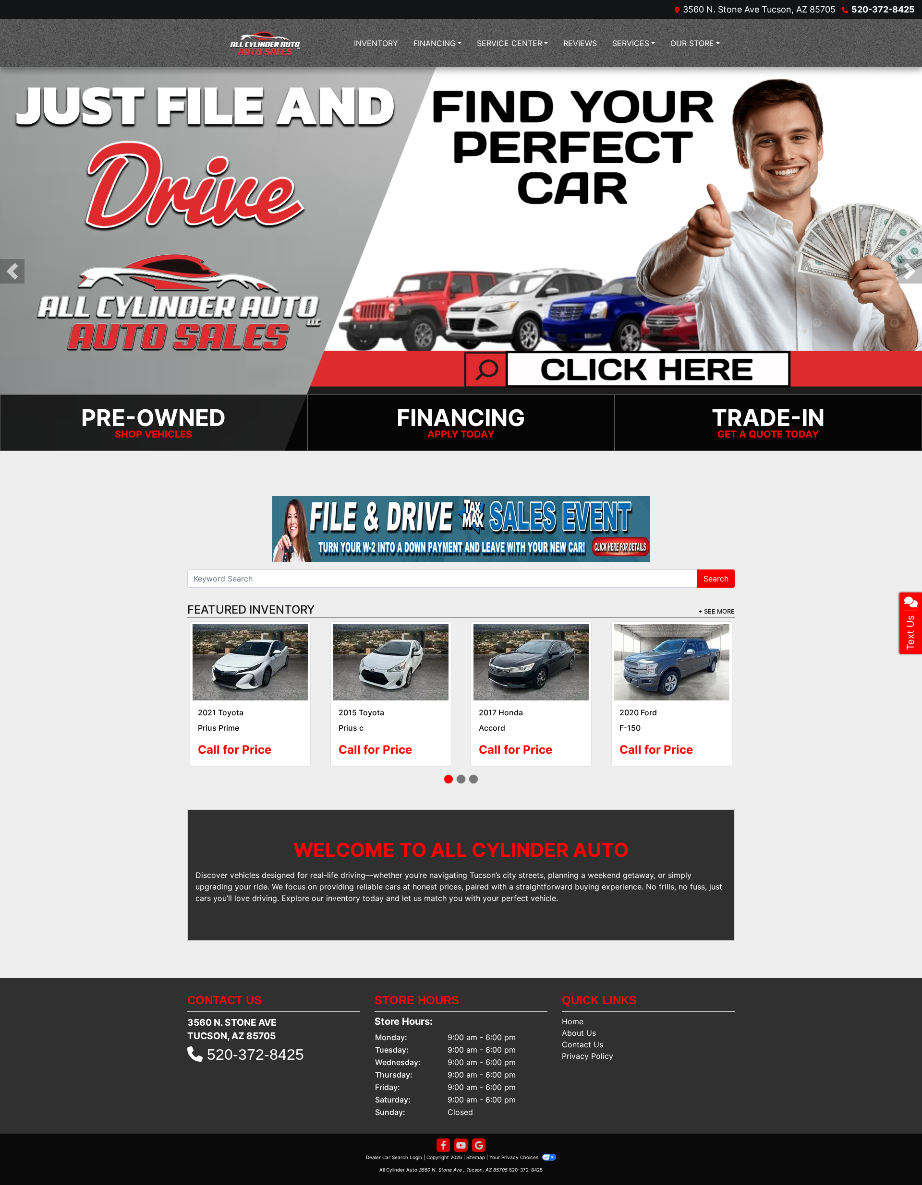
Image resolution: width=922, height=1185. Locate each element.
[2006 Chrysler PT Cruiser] (390, 655)
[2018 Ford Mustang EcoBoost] (250, 655)
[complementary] (893, 1156)
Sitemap (475, 1144)
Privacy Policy (587, 1042)
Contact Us (582, 1031)
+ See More (716, 611)
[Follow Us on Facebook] (443, 1132)
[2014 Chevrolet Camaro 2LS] (671, 655)
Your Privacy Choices (514, 1144)
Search (716, 578)
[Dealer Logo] (266, 43)
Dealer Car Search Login (394, 1144)
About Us (579, 1019)
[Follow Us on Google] (478, 1132)
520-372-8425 (883, 9)
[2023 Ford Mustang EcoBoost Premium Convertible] (531, 655)
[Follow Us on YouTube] (461, 1132)
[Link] (461, 258)
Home (572, 1008)
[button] (12, 271)
